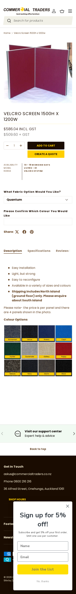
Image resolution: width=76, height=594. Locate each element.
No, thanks (43, 581)
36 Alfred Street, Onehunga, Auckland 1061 (34, 489)
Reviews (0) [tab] (65, 251)
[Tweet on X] (17, 232)
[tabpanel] (38, 332)
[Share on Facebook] (24, 232)
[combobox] (38, 20)
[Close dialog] (67, 506)
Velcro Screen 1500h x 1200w (29, 33)
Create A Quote (45, 154)
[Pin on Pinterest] (31, 232)
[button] (62, 11)
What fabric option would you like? (32, 192)
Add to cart (46, 145)
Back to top (38, 449)
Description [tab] (13, 251)
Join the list (43, 569)
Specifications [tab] (38, 251)
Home (7, 33)
